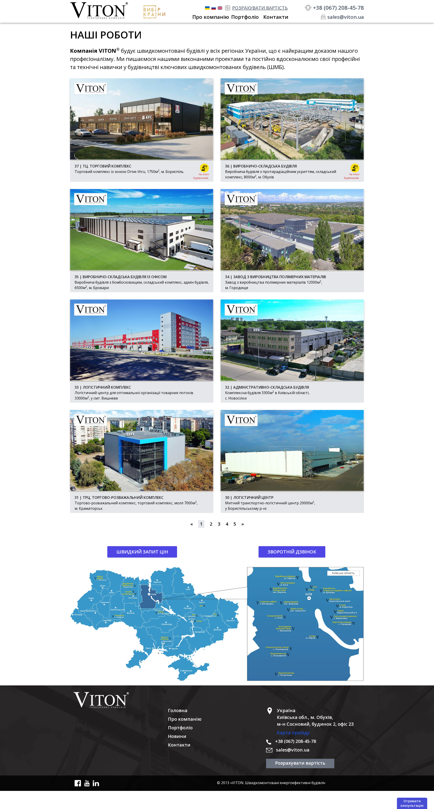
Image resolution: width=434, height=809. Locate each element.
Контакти (179, 745)
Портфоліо (180, 728)
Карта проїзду (293, 733)
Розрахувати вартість (300, 763)
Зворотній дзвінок (292, 552)
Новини (177, 736)
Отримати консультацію (412, 803)
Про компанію (184, 719)
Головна (177, 710)
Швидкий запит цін (142, 552)
